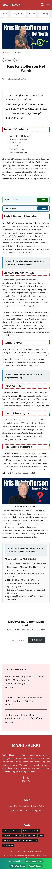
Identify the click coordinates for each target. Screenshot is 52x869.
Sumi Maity (17, 53)
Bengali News (18, 13)
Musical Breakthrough (19, 139)
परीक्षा (41, 836)
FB (23, 781)
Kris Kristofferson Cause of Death (26, 506)
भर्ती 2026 (7, 840)
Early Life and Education (20, 136)
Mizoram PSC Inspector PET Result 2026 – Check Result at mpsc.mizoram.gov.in (24, 680)
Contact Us (24, 806)
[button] (42, 5)
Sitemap (26, 857)
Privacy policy (37, 806)
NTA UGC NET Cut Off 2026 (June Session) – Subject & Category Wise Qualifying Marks (23, 583)
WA (28, 781)
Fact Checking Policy (34, 810)
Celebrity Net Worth (30, 831)
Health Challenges (17, 149)
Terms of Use (19, 855)
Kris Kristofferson (12, 79)
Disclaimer (29, 855)
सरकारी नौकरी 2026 (30, 840)
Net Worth (7, 60)
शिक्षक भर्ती (16, 840)
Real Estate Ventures (18, 152)
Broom (32, 13)
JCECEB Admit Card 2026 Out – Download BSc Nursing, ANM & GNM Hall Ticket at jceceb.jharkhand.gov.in (26, 567)
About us (12, 806)
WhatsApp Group (18, 866)
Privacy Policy (8, 855)
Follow (43, 200)
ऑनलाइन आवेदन (30, 836)
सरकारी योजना (8, 845)
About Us (36, 855)
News (17, 60)
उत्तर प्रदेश (18, 836)
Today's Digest (35, 866)
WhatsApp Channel (34, 861)
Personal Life (15, 146)
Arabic (4, 13)
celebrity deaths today (12, 831)
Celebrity (44, 13)
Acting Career (15, 142)
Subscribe (36, 640)
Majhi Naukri (12, 4)
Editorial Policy (15, 810)
